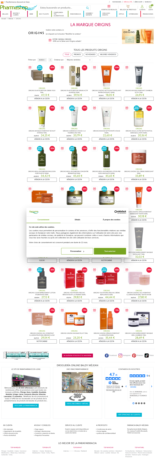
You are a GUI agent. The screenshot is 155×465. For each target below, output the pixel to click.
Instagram (126, 355)
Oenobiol (119, 451)
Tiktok (151, 355)
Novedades (116, 2)
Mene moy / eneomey (18, 453)
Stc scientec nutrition (107, 451)
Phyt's (53, 453)
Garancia (23, 451)
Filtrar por (32, 60)
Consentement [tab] (43, 220)
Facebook (113, 355)
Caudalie (10, 451)
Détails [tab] (77, 220)
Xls (118, 453)
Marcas (148, 2)
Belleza (5, 14)
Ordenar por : (59, 60)
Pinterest (140, 355)
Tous (67, 54)
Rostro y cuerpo (16, 14)
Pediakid (84, 451)
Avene (17, 451)
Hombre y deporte (89, 14)
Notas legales (101, 431)
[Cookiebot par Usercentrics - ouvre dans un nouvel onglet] (116, 212)
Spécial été (128, 2)
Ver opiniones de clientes (129, 415)
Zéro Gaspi (138, 2)
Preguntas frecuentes (42, 435)
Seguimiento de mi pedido (12, 431)
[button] (142, 8)
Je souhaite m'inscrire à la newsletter (77, 355)
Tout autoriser (110, 251)
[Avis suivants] (151, 386)
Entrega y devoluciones (42, 431)
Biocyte (96, 451)
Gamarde (4, 455)
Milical (96, 453)
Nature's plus (136, 455)
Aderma (35, 451)
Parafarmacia (75, 14)
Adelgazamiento (106, 14)
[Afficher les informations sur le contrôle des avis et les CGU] (122, 386)
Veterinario (133, 14)
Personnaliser (75, 251)
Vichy (10, 455)
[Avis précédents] (126, 386)
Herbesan (139, 451)
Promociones (148, 14)
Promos (77, 54)
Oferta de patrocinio (11, 433)
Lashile (107, 453)
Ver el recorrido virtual (77, 404)
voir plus (133, 387)
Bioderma (48, 451)
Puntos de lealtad (10, 435)
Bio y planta (44, 14)
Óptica (121, 14)
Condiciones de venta (104, 429)
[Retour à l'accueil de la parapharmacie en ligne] (19, 8)
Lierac (102, 453)
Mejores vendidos (108, 54)
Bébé (31, 14)
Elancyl (113, 453)
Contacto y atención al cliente (45, 433)
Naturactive (147, 451)
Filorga (3, 451)
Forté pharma (130, 451)
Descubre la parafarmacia (25, 406)
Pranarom (128, 457)
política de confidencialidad (106, 433)
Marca (41, 60)
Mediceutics (5, 453)
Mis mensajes (8, 429)
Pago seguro (39, 429)
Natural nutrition (131, 453)
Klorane (77, 451)
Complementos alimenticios (59, 14)
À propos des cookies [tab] (111, 220)
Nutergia (145, 455)
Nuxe (43, 453)
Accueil (3, 19)
